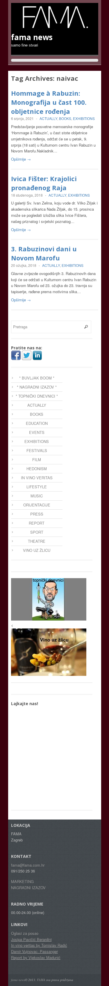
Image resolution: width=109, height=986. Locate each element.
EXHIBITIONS (84, 118)
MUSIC (37, 496)
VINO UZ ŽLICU (36, 550)
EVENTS (36, 432)
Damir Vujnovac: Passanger (34, 951)
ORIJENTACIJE (36, 505)
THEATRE (36, 541)
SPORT (36, 532)
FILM (36, 459)
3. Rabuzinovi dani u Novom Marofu (44, 253)
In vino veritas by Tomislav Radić (39, 945)
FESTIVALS (36, 450)
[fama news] (54, 26)
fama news (18, 980)
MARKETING (22, 881)
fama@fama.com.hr (27, 865)
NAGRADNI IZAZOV (28, 887)
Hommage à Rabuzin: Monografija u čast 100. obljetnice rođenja (49, 102)
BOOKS (65, 118)
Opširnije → (21, 159)
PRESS (36, 514)
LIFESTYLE (36, 486)
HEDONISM (36, 468)
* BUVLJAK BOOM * (36, 378)
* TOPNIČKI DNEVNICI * (37, 396)
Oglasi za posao (24, 933)
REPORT (36, 523)
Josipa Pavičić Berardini (31, 939)
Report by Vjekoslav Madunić (35, 957)
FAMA (41, 980)
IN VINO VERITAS (37, 477)
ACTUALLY (48, 118)
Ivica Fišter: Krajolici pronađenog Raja (44, 183)
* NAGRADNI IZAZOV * (37, 387)
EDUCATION (37, 423)
